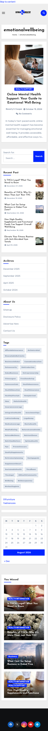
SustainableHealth (13, 469)
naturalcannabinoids (31, 430)
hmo (7, 401)
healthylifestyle (12, 396)
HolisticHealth (20, 401)
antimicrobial (34, 350)
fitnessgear (10, 379)
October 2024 (10, 290)
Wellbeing (9, 481)
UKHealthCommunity (27, 475)
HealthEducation (12, 390)
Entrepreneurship (30, 373)
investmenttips (32, 413)
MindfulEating (11, 430)
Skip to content (7, 2)
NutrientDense (30, 435)
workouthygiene (12, 486)
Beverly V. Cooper (14, 109)
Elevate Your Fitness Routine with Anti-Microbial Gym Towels (18, 239)
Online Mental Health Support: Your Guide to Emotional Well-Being (24, 98)
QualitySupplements (14, 452)
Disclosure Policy (12, 317)
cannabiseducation (32, 362)
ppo (6, 447)
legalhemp (28, 418)
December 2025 (11, 269)
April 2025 (8, 283)
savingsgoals (33, 458)
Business (12, 656)
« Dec (7, 561)
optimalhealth (31, 441)
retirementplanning (14, 458)
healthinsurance (32, 390)
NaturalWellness (12, 435)
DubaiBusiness (11, 373)
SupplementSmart (13, 464)
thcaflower (31, 469)
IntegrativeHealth (13, 413)
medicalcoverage (12, 424)
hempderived (30, 396)
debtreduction (27, 367)
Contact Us (9, 331)
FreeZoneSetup (27, 379)
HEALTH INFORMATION (18, 599)
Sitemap (7, 310)
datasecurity (11, 367)
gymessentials (11, 384)
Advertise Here (11, 324)
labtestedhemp (12, 418)
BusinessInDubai (12, 362)
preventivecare (20, 447)
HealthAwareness (31, 384)
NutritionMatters (12, 441)
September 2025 (11, 276)
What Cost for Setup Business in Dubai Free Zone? (15, 207)
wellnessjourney (25, 481)
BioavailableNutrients (14, 356)
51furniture (9, 499)
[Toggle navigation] (3, 13)
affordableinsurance (14, 350)
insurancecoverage (13, 407)
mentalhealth (30, 424)
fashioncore (9, 503)
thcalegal (9, 475)
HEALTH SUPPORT (24, 89)
